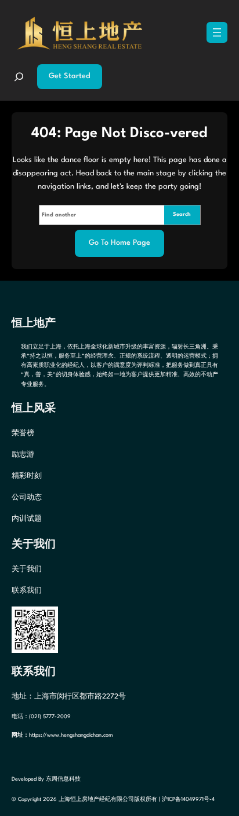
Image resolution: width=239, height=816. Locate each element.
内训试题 (27, 519)
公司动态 (27, 497)
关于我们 (27, 569)
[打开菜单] (217, 32)
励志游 (23, 454)
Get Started (69, 76)
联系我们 (27, 590)
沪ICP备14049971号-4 (188, 799)
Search (182, 214)
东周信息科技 (63, 779)
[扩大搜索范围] (19, 76)
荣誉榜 (23, 433)
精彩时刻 (27, 476)
